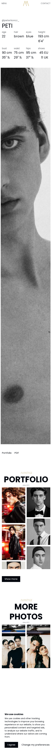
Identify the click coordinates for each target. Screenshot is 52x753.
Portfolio (7, 453)
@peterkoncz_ (10, 20)
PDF (16, 453)
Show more (11, 579)
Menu (4, 3)
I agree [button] (11, 744)
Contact (45, 3)
